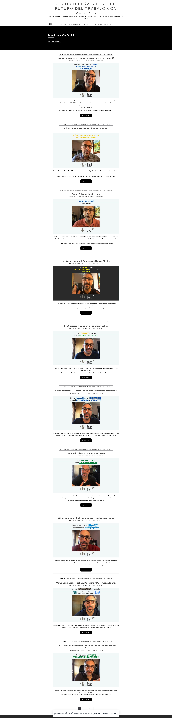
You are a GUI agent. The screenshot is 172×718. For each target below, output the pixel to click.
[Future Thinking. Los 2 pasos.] (86, 216)
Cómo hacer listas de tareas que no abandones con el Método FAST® (86, 646)
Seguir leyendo (85, 115)
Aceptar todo (97, 713)
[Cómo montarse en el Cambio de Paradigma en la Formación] (86, 80)
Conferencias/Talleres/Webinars (77, 54)
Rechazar (105, 713)
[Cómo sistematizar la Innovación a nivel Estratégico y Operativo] (86, 412)
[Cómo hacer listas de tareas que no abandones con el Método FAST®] (86, 669)
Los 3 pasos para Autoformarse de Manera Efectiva (86, 261)
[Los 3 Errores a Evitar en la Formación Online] (86, 348)
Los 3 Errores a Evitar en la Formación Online (86, 326)
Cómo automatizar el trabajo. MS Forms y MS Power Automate (86, 583)
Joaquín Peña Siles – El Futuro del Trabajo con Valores (86, 8)
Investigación (86, 24)
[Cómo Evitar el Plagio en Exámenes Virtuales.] (86, 150)
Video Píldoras (107, 54)
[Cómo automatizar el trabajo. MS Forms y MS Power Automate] (86, 605)
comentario (99, 60)
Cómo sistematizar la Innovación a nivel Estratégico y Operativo (86, 391)
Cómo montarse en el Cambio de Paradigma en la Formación (86, 58)
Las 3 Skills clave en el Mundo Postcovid (86, 453)
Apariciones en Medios (97, 24)
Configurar (113, 713)
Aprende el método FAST (74, 24)
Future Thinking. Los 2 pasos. (86, 194)
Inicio (61, 24)
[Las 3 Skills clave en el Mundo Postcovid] (86, 475)
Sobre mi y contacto (108, 24)
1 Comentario (100, 455)
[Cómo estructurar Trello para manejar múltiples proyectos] (86, 540)
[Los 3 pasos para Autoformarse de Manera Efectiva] (86, 283)
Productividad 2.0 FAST (95, 54)
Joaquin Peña (91, 60)
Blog (65, 24)
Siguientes (89, 708)
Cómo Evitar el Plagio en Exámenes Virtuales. (86, 128)
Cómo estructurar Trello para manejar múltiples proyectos (86, 518)
